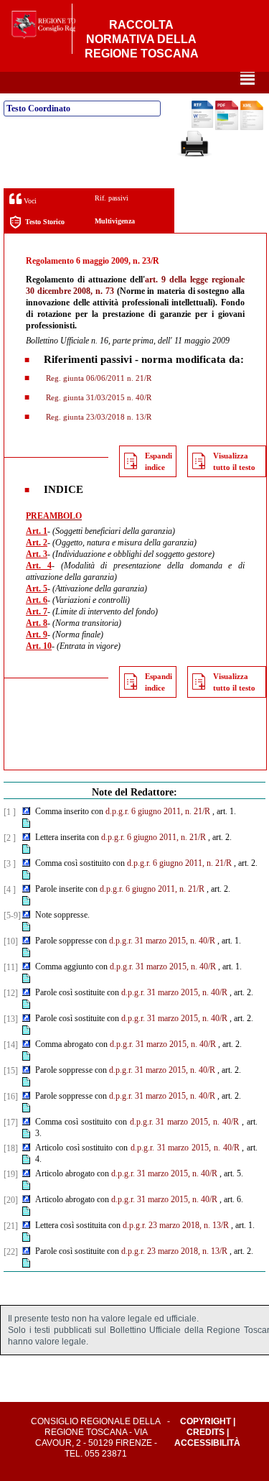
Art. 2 (36, 543)
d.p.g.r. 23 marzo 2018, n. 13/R (176, 1225)
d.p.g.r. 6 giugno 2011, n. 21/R (157, 811)
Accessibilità (207, 1443)
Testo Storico (45, 222)
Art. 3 (36, 554)
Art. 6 (36, 600)
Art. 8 (36, 623)
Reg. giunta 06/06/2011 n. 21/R (97, 378)
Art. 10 (39, 646)
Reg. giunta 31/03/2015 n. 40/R (97, 397)
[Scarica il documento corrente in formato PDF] (226, 127)
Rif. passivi (111, 198)
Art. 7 (36, 611)
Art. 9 (36, 634)
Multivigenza (115, 221)
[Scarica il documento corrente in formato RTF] (202, 125)
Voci (29, 201)
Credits (206, 1432)
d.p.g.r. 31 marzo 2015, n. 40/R (162, 941)
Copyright (205, 1421)
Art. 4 (39, 565)
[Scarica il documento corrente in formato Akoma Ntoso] (251, 127)
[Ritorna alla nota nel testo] (26, 812)
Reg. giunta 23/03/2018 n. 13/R (97, 416)
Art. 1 (36, 531)
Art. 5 (36, 588)
